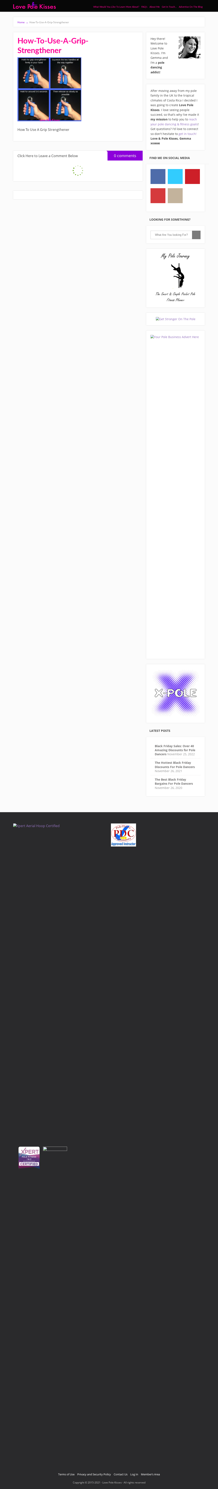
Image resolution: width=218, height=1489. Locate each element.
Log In (134, 1474)
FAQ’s (144, 7)
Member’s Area (150, 1474)
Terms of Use (66, 1474)
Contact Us (121, 1474)
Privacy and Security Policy (94, 1474)
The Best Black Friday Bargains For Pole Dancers (174, 781)
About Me (154, 7)
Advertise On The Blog (191, 7)
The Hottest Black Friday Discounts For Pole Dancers (175, 765)
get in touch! (187, 134)
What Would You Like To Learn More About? (116, 7)
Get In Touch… (169, 7)
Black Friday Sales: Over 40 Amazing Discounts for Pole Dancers (175, 750)
